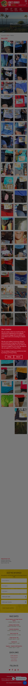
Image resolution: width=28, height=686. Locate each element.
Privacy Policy (17, 348)
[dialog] (14, 343)
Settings (9, 357)
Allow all (18, 357)
